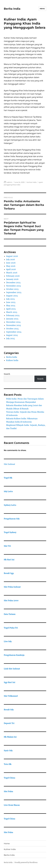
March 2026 (11, 272)
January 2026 (12, 279)
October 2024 (12, 328)
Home (7, 843)
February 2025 (13, 315)
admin (9, 182)
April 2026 (11, 269)
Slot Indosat (9, 464)
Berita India (12, 8)
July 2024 (10, 338)
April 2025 (11, 309)
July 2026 (10, 259)
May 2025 (10, 305)
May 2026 (10, 266)
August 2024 (12, 335)
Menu (42, 9)
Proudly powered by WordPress (26, 862)
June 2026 (11, 263)
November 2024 (13, 325)
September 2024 (13, 332)
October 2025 (12, 289)
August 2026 (12, 256)
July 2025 (10, 299)
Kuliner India (32, 182)
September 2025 (13, 292)
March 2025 (11, 312)
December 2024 (13, 322)
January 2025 (12, 319)
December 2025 (13, 282)
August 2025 (12, 295)
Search (7, 374)
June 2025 (10, 302)
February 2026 (13, 276)
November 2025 (13, 286)
